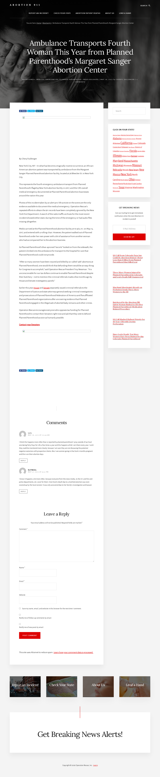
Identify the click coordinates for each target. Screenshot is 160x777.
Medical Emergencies (47, 79)
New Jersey (134, 170)
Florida (133, 150)
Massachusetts (131, 161)
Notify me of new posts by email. (31, 627)
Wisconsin (116, 191)
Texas (122, 187)
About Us (98, 685)
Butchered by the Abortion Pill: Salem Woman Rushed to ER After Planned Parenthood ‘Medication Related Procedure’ (128, 305)
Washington (138, 187)
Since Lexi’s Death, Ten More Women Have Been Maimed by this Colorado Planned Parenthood (128, 336)
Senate (46, 288)
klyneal (32, 470)
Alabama (117, 138)
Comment (23, 529)
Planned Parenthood (71, 79)
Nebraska (117, 170)
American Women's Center (129, 138)
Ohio (132, 179)
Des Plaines (132, 147)
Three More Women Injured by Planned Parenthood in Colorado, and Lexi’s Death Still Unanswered (128, 274)
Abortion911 (28, 79)
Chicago (135, 143)
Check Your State (61, 685)
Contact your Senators (29, 324)
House (36, 288)
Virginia (128, 187)
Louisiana (141, 156)
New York (126, 174)
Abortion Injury (138, 135)
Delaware (124, 147)
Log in (95, 765)
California (126, 142)
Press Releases (91, 79)
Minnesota (128, 165)
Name (22, 568)
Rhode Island (127, 184)
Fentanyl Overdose (124, 151)
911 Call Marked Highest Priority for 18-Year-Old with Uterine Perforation (129, 321)
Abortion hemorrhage (127, 135)
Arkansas (116, 143)
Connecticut (117, 147)
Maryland (118, 160)
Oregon (137, 180)
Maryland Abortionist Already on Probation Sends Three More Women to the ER (127, 289)
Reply (23, 460)
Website (22, 595)
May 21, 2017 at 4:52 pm (38, 472)
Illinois (117, 155)
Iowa (128, 156)
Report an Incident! (25, 685)
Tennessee (115, 187)
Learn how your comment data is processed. (73, 652)
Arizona (138, 138)
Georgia (139, 151)
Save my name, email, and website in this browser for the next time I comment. (51, 609)
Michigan (118, 165)
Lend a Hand (135, 685)
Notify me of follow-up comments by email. (35, 618)
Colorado (142, 143)
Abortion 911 (25, 4)
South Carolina (137, 184)
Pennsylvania (118, 184)
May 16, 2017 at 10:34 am (39, 435)
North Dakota (124, 180)
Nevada (126, 170)
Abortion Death (117, 135)
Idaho (143, 151)
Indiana (124, 156)
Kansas (134, 156)
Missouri (137, 165)
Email (21, 581)
